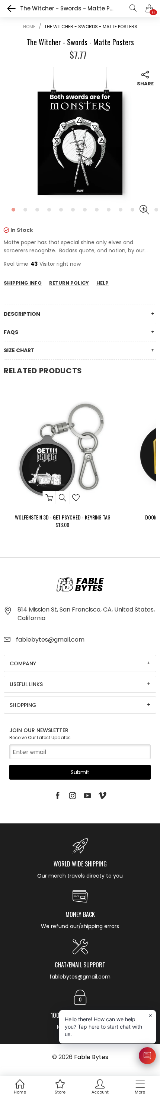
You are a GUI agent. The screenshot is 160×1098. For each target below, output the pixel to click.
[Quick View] (63, 497)
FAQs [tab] (11, 332)
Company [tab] (23, 663)
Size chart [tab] (19, 350)
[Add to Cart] (49, 497)
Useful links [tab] (26, 684)
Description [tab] (22, 314)
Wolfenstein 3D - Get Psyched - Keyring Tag (63, 517)
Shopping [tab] (23, 705)
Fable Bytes (91, 1057)
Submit (80, 772)
